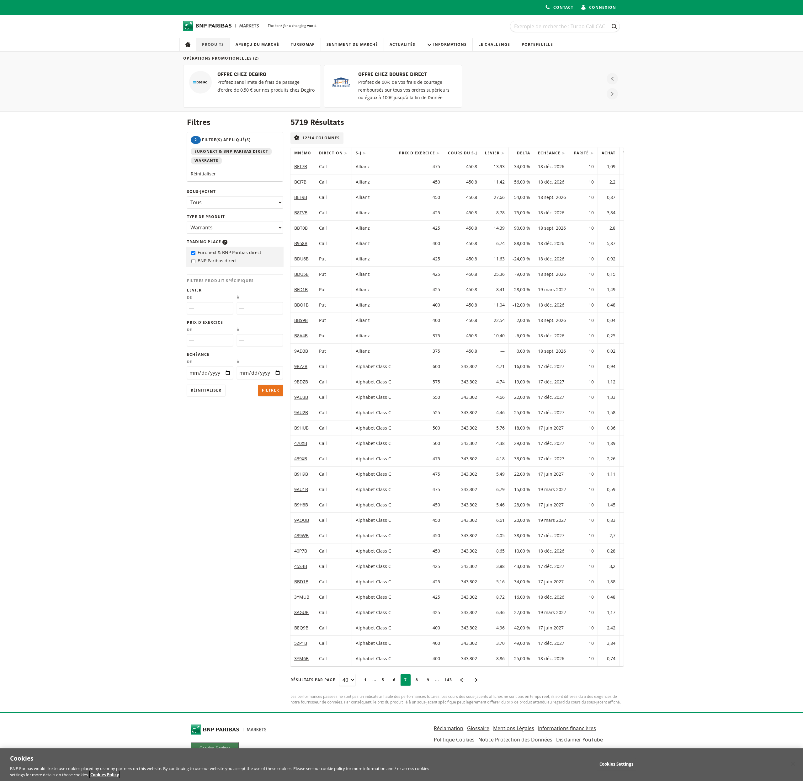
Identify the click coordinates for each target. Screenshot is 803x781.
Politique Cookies (454, 739)
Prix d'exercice (205, 322)
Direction (331, 153)
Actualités (402, 44)
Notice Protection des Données (515, 739)
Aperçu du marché (257, 44)
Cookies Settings (616, 764)
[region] (401, 764)
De (189, 297)
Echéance (198, 354)
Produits (213, 44)
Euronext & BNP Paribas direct (228, 252)
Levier (194, 290)
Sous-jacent (201, 191)
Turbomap (303, 44)
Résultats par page (312, 679)
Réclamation (448, 728)
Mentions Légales (513, 728)
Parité (582, 153)
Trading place (204, 241)
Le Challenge (494, 44)
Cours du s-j (462, 153)
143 (450, 679)
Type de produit (206, 216)
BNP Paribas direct (216, 261)
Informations (450, 44)
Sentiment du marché (352, 44)
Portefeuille (537, 44)
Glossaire (478, 728)
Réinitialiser (203, 174)
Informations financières (567, 728)
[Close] (793, 764)
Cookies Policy (104, 774)
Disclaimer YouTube (579, 739)
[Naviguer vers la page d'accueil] (221, 26)
